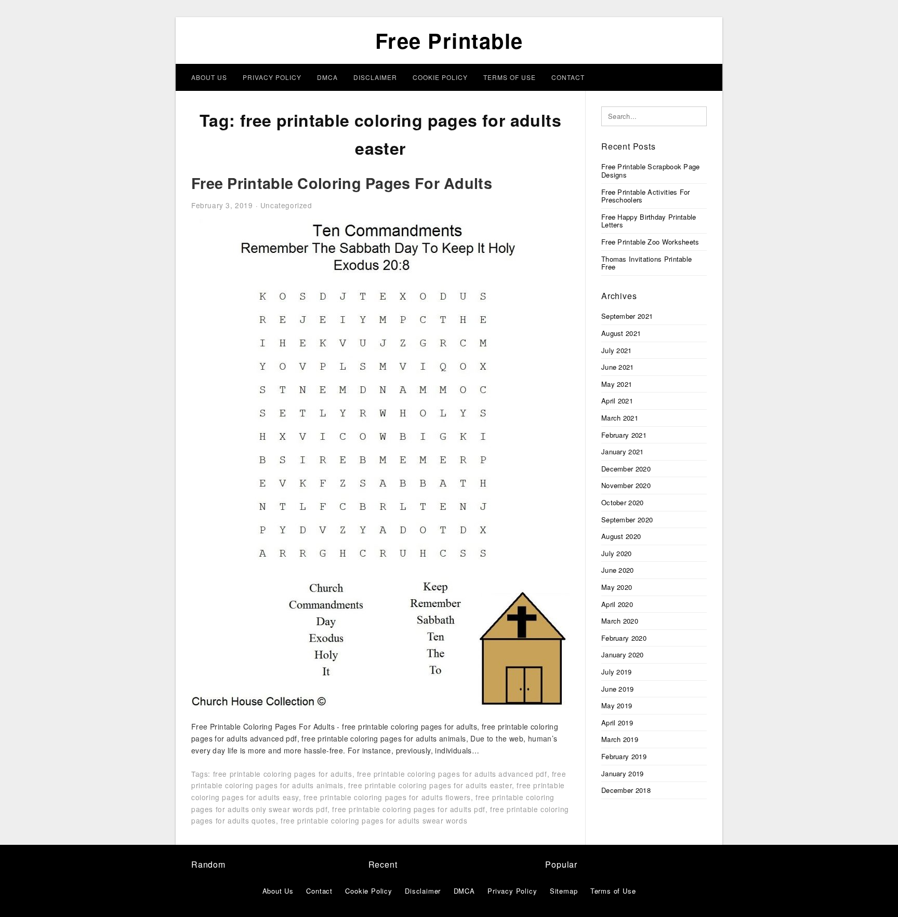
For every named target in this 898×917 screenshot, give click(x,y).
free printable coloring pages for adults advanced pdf (452, 773)
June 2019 (617, 689)
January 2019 (622, 773)
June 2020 (617, 570)
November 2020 (626, 485)
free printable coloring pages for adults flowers (387, 797)
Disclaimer (375, 77)
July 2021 (616, 350)
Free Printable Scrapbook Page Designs (650, 170)
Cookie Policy (440, 77)
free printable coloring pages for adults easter (430, 785)
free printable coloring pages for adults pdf (408, 809)
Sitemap (564, 891)
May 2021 (616, 384)
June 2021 (617, 367)
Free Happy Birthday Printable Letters (648, 221)
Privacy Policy (272, 77)
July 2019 (616, 672)
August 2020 (621, 536)
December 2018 (626, 790)
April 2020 (617, 604)
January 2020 (622, 654)
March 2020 (619, 621)
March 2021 (619, 418)
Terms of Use (509, 77)
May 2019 (616, 705)
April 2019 (617, 722)
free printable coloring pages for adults (282, 773)
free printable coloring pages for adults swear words (374, 820)
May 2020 (616, 587)
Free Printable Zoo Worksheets (650, 242)
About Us (209, 77)
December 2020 (626, 469)
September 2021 (627, 316)
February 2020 (623, 638)
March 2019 (619, 739)
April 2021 (617, 401)
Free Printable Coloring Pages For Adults (341, 183)
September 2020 (627, 519)
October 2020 (622, 502)
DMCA (327, 77)
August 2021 (621, 333)
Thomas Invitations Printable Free (646, 263)
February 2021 (623, 435)
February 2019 (623, 756)
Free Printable (449, 40)
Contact (568, 77)
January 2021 (622, 451)
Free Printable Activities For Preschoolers (645, 196)
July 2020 (616, 553)
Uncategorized (286, 205)
